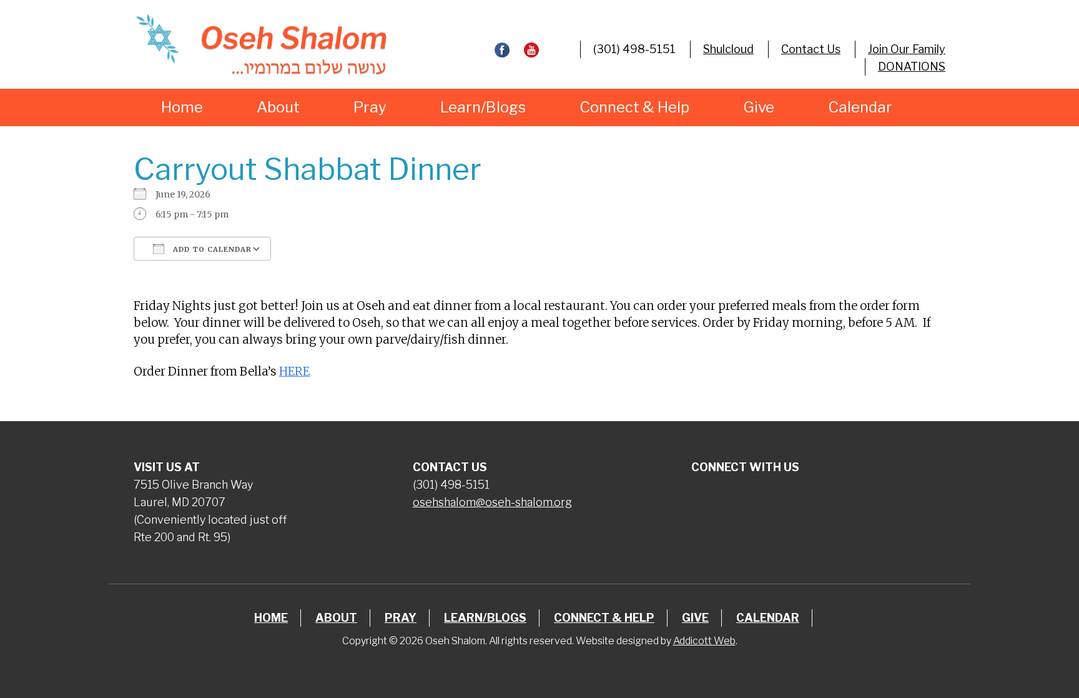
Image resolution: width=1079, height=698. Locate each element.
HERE (294, 371)
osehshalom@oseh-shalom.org (492, 502)
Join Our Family (906, 49)
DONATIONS (911, 66)
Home (182, 107)
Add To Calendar (211, 249)
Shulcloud (728, 49)
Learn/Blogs (483, 107)
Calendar (860, 107)
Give (758, 107)
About (278, 107)
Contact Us (810, 49)
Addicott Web (704, 641)
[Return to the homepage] (261, 44)
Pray (370, 107)
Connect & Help (634, 107)
